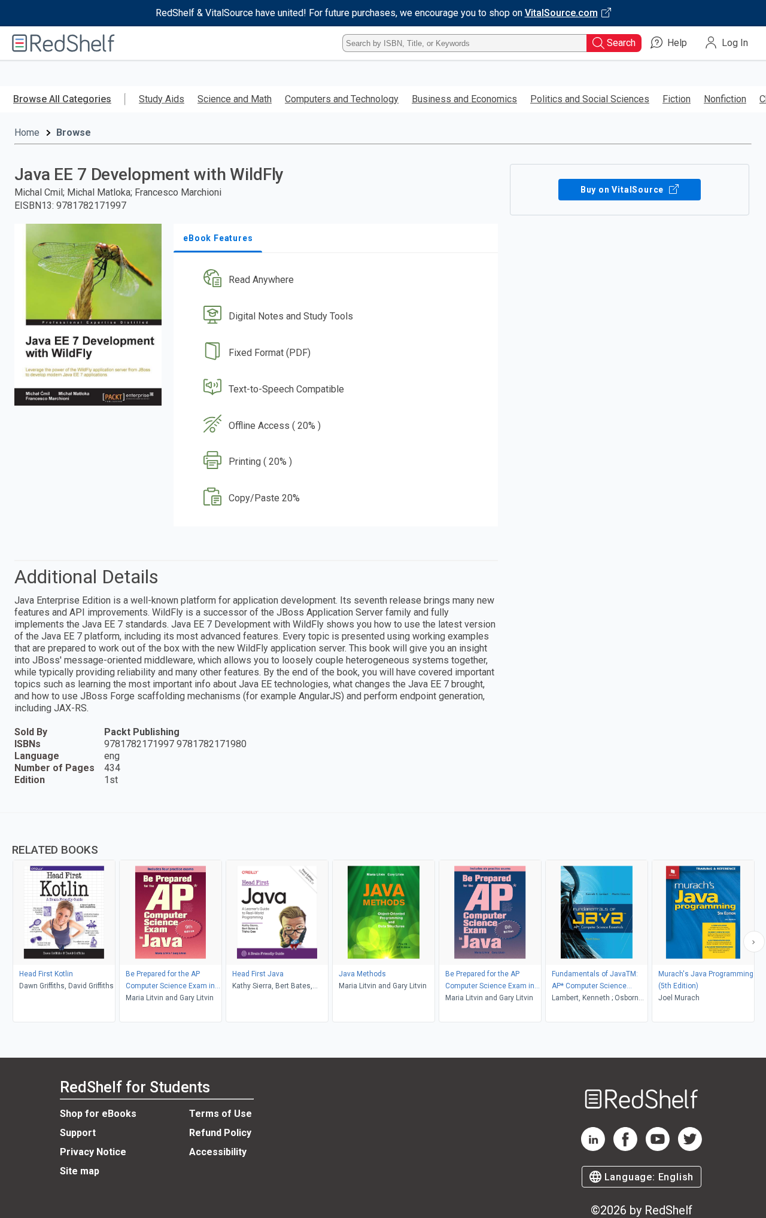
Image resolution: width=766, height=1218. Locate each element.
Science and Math (234, 99)
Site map (79, 1171)
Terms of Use (220, 1113)
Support (78, 1132)
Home (26, 132)
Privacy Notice (93, 1152)
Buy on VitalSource (623, 189)
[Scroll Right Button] (754, 941)
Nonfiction (725, 99)
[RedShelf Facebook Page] (625, 1147)
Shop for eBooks (98, 1113)
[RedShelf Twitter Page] (690, 1147)
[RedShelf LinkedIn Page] (593, 1147)
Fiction (676, 99)
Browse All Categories (62, 99)
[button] (338, 280)
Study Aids (161, 99)
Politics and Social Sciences (589, 99)
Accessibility (218, 1152)
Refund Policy (220, 1132)
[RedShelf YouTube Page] (658, 1147)
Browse (73, 132)
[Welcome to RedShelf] (63, 43)
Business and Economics (464, 99)
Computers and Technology (342, 99)
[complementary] (383, 918)
